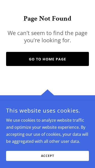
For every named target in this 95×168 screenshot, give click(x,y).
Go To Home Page (47, 59)
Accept (47, 156)
